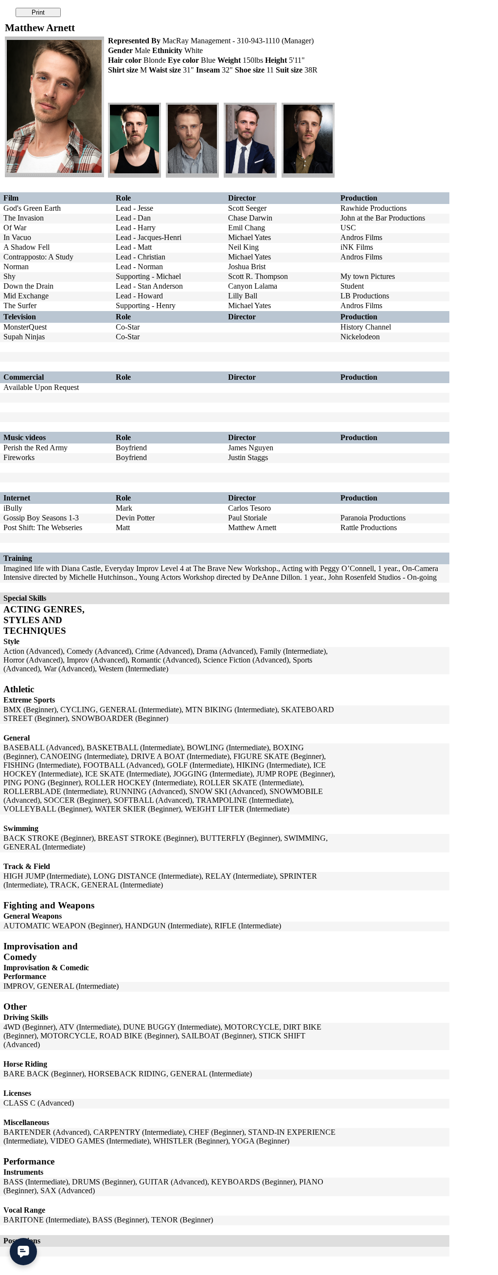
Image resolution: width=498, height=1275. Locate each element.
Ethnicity (167, 50)
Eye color (183, 60)
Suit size (289, 70)
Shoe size (250, 70)
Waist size (165, 70)
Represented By (134, 41)
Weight (229, 60)
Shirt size (123, 70)
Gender (120, 50)
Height (276, 60)
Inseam (208, 70)
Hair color (125, 60)
